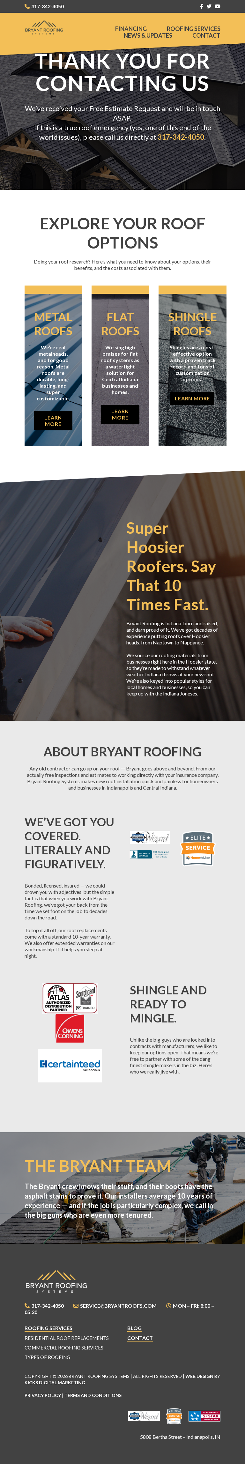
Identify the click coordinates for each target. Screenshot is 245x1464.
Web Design (199, 1376)
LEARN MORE (53, 420)
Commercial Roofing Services (64, 1347)
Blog (134, 1328)
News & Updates (148, 35)
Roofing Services (193, 29)
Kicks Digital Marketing (55, 1382)
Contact (206, 35)
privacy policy (43, 1395)
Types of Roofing (47, 1357)
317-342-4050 (47, 6)
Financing (131, 29)
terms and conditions (93, 1395)
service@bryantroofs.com (118, 1306)
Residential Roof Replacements (67, 1338)
